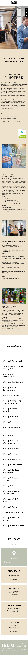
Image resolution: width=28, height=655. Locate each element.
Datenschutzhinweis (20, 650)
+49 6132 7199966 (15, 574)
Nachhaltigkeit (21, 646)
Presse (24, 643)
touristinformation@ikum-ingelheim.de (14, 610)
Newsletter (23, 645)
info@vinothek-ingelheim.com (14, 328)
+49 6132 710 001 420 (15, 591)
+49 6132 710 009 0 (14, 625)
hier (19, 267)
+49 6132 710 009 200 (15, 608)
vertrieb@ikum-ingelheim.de (15, 628)
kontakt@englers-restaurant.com (14, 576)
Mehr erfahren (13, 579)
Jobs (24, 648)
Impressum (23, 649)
